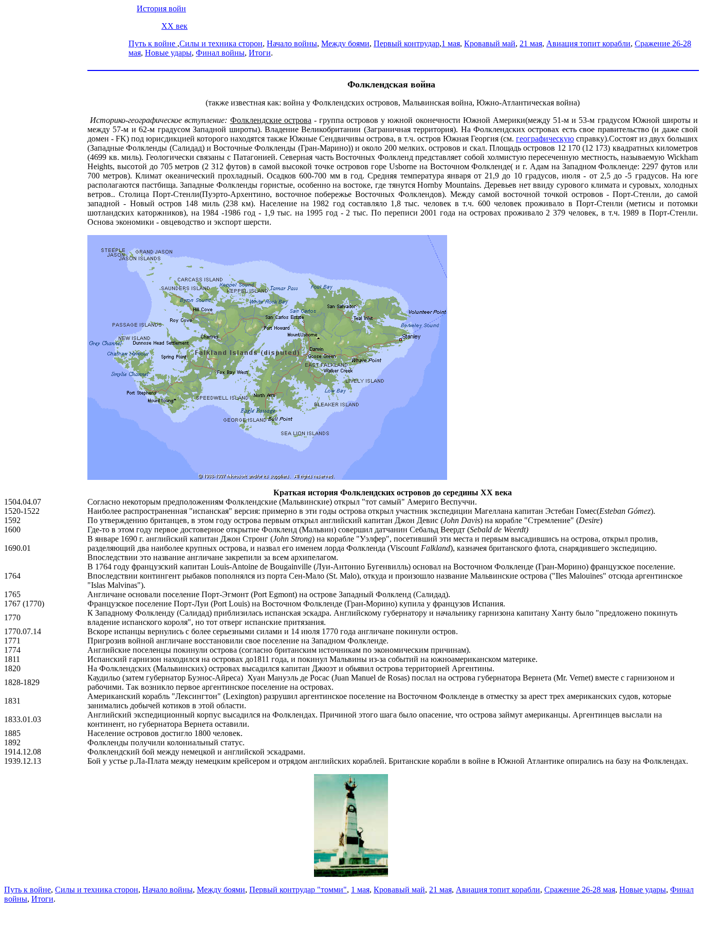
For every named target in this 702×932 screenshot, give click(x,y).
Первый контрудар (406, 43)
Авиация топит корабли (588, 43)
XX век (174, 26)
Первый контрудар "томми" (298, 889)
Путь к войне (152, 43)
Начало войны (292, 43)
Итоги (260, 52)
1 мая (450, 43)
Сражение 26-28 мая (579, 889)
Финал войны (220, 52)
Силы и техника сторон (221, 43)
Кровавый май (489, 43)
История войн (161, 8)
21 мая (531, 43)
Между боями (345, 43)
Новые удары (168, 52)
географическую (545, 138)
